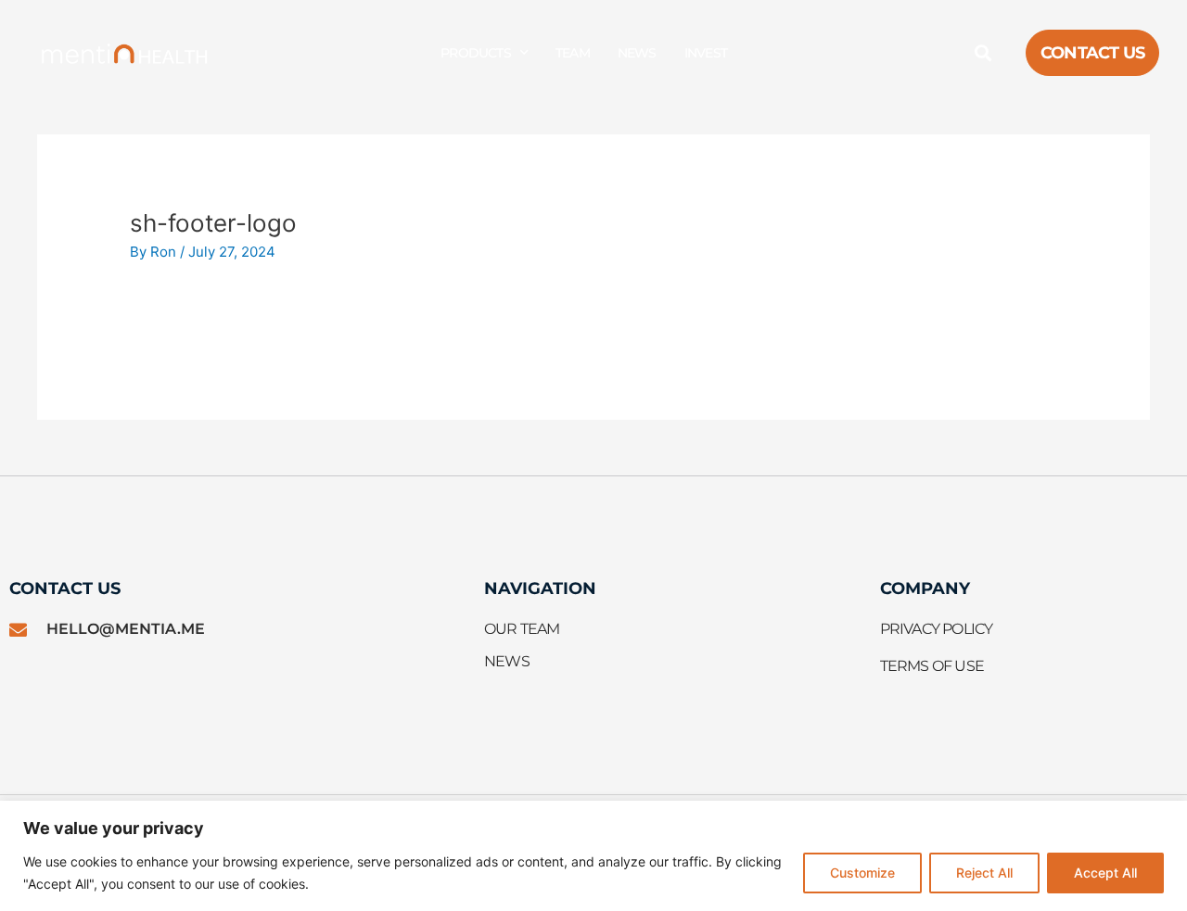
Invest (705, 52)
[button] (983, 53)
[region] (593, 856)
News (637, 52)
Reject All (984, 872)
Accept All (1105, 872)
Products (475, 52)
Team (572, 52)
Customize (862, 872)
